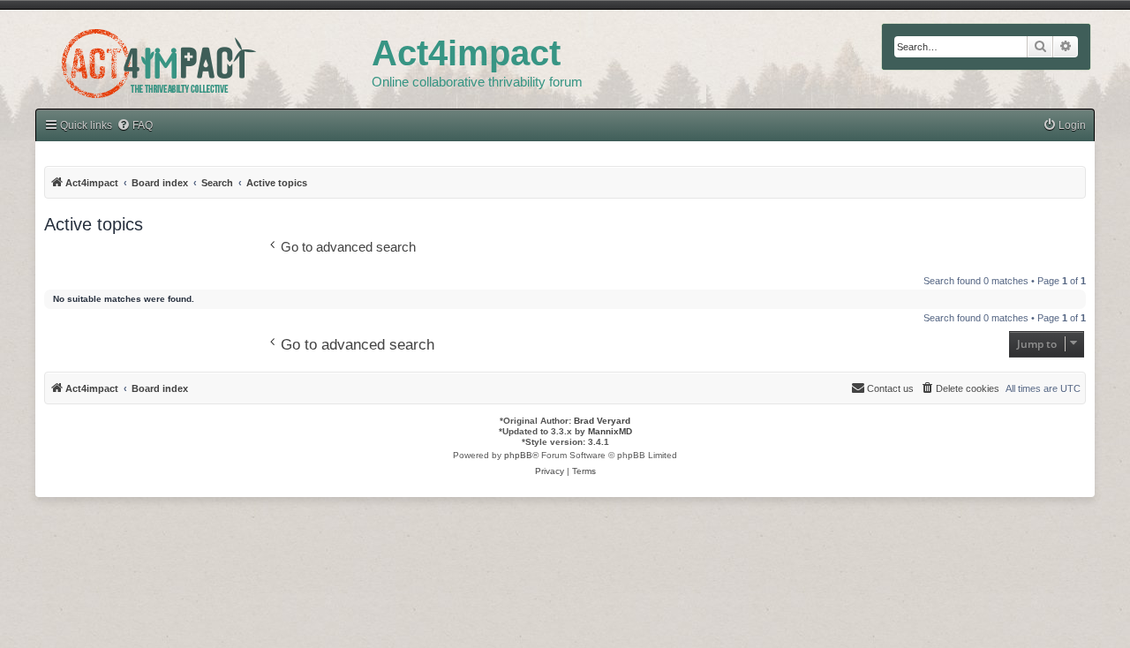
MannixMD (610, 431)
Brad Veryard (602, 421)
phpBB (518, 455)
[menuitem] (1064, 126)
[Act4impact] (203, 61)
